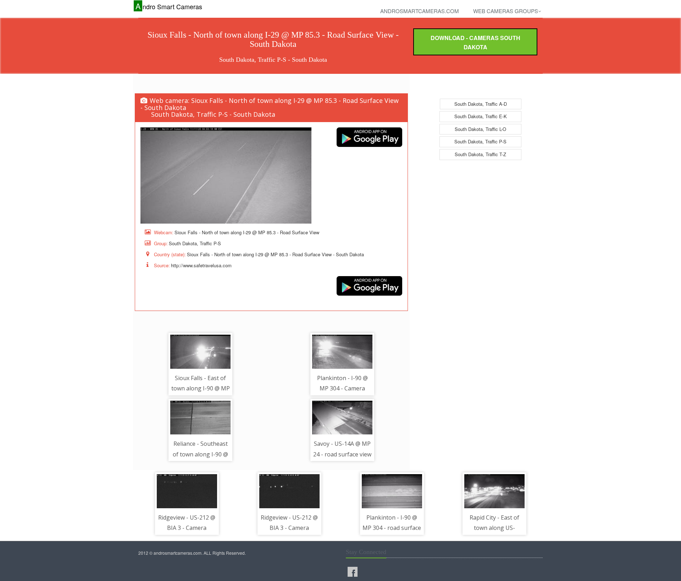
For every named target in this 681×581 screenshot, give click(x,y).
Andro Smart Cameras (168, 6)
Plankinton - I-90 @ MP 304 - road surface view (391, 528)
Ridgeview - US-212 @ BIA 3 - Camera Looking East (186, 528)
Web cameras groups (505, 11)
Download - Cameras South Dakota (475, 42)
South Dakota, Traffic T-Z (480, 154)
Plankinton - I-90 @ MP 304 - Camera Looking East (342, 388)
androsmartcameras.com (419, 11)
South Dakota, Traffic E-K (480, 116)
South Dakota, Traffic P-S (480, 141)
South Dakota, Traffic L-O (480, 129)
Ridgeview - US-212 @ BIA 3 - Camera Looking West (289, 528)
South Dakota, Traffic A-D (480, 103)
